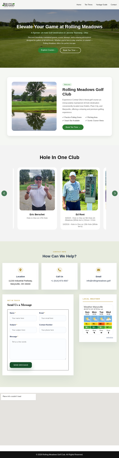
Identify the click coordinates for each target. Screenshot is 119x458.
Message (14, 337)
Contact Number (46, 325)
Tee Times (89, 5)
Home (79, 5)
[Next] (115, 193)
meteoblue (109, 337)
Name (13, 313)
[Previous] (4, 193)
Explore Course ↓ (48, 50)
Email (42, 313)
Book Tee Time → (70, 50)
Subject (13, 325)
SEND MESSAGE (20, 365)
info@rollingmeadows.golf (99, 281)
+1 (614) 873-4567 (59, 281)
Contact (114, 5)
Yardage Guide (101, 5)
